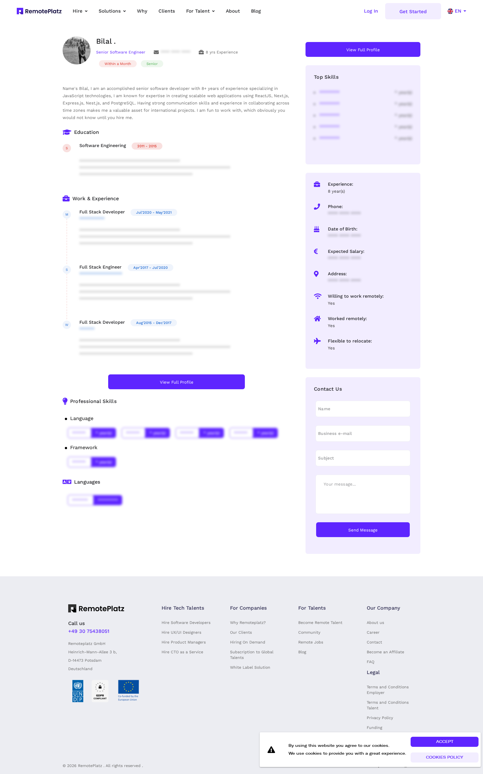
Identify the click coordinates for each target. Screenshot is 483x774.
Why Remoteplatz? (248, 622)
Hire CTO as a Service (182, 652)
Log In (371, 11)
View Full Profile (176, 382)
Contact (374, 642)
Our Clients (241, 632)
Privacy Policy (380, 717)
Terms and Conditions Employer (388, 690)
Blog (302, 652)
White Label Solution (250, 667)
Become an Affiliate (385, 652)
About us (375, 622)
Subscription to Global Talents (251, 655)
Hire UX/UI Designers (181, 632)
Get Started (413, 11)
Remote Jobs (310, 642)
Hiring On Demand (247, 642)
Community (309, 632)
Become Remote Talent (320, 622)
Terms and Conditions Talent (388, 705)
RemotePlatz (90, 765)
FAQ (370, 661)
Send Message (363, 530)
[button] (445, 742)
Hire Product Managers (184, 642)
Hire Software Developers (186, 622)
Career (373, 632)
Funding (374, 727)
